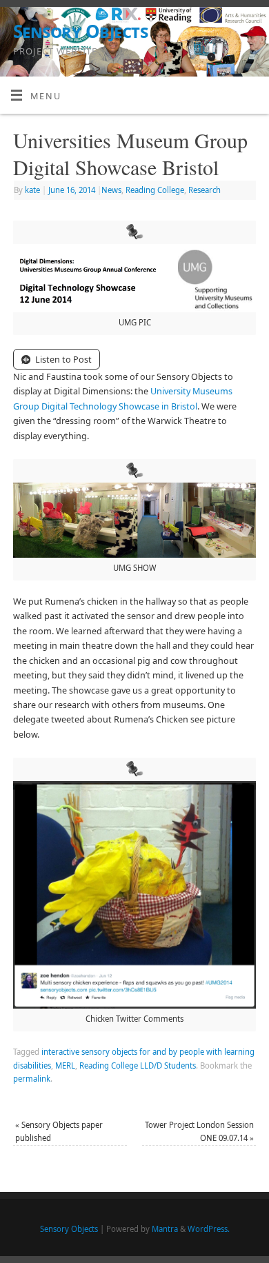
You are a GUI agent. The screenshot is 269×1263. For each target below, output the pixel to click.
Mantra (165, 1229)
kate (32, 190)
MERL (65, 1065)
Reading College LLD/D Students (137, 1065)
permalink (31, 1078)
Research (204, 190)
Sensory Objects (80, 31)
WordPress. (209, 1229)
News (111, 190)
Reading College (155, 190)
